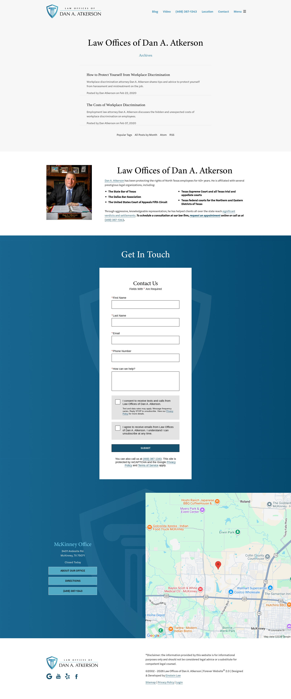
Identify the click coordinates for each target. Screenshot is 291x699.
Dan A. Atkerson (114, 180)
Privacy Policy (166, 682)
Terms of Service (148, 465)
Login (179, 682)
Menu (238, 11)
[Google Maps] (50, 676)
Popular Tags (124, 135)
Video (167, 11)
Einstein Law (173, 675)
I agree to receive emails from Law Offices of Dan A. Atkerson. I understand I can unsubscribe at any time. (148, 430)
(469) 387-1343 (114, 220)
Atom (163, 135)
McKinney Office (73, 544)
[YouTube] (58, 676)
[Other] (67, 676)
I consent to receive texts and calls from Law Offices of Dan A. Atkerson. (148, 407)
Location (207, 11)
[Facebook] (76, 676)
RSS (171, 135)
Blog (155, 11)
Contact (223, 11)
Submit (146, 448)
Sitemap (151, 682)
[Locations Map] (218, 565)
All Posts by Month (146, 135)
